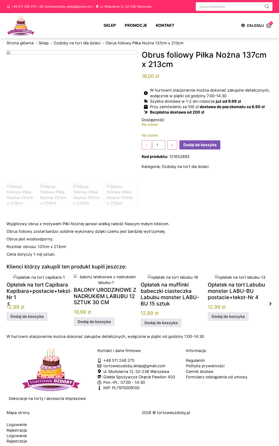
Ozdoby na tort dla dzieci (185, 166)
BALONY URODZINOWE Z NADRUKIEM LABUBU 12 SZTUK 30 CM (105, 296)
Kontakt (165, 25)
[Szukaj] (267, 6)
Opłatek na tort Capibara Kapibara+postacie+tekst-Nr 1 (40, 291)
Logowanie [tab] (17, 424)
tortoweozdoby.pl (173, 412)
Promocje (136, 25)
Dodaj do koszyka (199, 145)
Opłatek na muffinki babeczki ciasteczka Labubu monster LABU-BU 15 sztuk (170, 294)
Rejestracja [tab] (17, 430)
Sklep (110, 25)
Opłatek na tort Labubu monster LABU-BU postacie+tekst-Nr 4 (236, 291)
